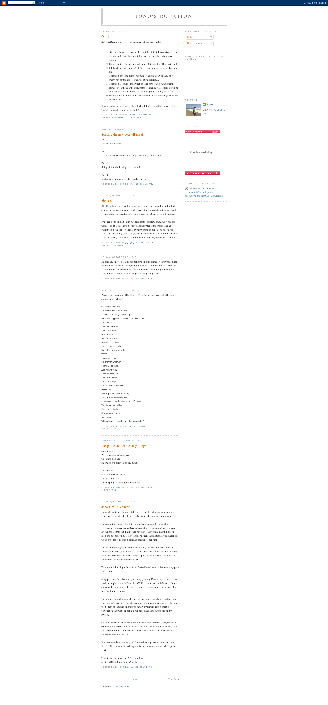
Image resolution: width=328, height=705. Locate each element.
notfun (130, 117)
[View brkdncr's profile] (208, 173)
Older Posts (173, 679)
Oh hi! (105, 36)
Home (135, 679)
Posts (192, 37)
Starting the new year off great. (122, 134)
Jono (210, 104)
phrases (106, 200)
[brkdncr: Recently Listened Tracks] (202, 131)
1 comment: (144, 426)
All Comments (197, 43)
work (139, 117)
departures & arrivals (115, 507)
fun (114, 117)
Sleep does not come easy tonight (124, 445)
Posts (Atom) (122, 686)
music (121, 117)
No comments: (146, 115)
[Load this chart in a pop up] (217, 173)
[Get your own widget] (193, 173)
